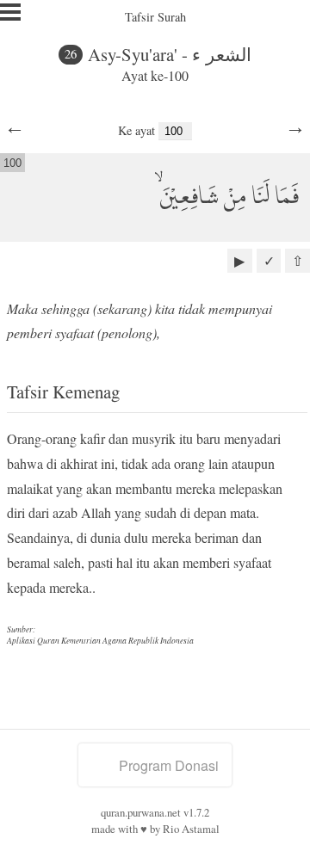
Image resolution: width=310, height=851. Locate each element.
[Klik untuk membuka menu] (10, 12)
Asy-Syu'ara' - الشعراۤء (169, 54)
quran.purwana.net (141, 812)
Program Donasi (169, 765)
